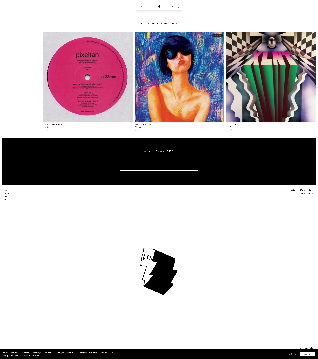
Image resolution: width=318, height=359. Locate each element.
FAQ (4, 199)
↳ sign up (187, 167)
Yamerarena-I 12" (144, 124)
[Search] (173, 6)
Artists (6, 193)
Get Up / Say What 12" (53, 124)
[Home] (159, 7)
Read (4, 196)
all (143, 24)
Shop (4, 190)
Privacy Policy (308, 348)
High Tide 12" (233, 124)
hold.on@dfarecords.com (303, 190)
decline (292, 354)
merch (164, 24)
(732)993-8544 (308, 193)
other (174, 24)
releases (153, 24)
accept (307, 354)
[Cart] (178, 6)
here (37, 356)
